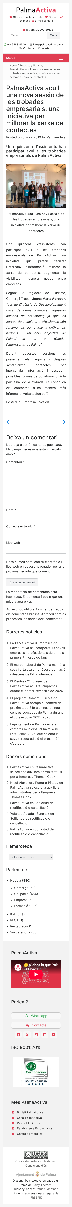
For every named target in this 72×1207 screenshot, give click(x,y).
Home (13, 65)
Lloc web (13, 543)
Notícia (37, 65)
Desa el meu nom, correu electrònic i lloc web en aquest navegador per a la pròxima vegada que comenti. (35, 566)
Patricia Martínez (47, 1189)
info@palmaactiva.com (47, 44)
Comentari (15, 462)
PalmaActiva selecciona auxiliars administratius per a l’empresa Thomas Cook (36, 772)
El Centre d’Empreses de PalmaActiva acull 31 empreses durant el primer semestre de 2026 (36, 686)
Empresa (24, 20)
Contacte (28, 48)
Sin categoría (20, 932)
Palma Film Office (28, 1123)
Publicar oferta (33, 17)
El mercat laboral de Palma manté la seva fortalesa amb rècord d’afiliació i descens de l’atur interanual (38, 669)
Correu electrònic (20, 526)
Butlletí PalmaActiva (30, 1112)
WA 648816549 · (18, 44)
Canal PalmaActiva (29, 1117)
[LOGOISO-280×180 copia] (36, 1072)
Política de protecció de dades (35, 1161)
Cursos (53, 17)
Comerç (20, 888)
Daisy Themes (42, 1185)
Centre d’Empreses (30, 1133)
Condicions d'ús (36, 1165)
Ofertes (17, 17)
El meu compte (44, 20)
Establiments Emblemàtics (35, 1128)
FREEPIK (36, 1197)
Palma (14, 914)
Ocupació (21, 894)
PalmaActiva (56, 137)
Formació (21, 906)
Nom (11, 510)
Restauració (19, 926)
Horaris (44, 48)
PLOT (14, 920)
